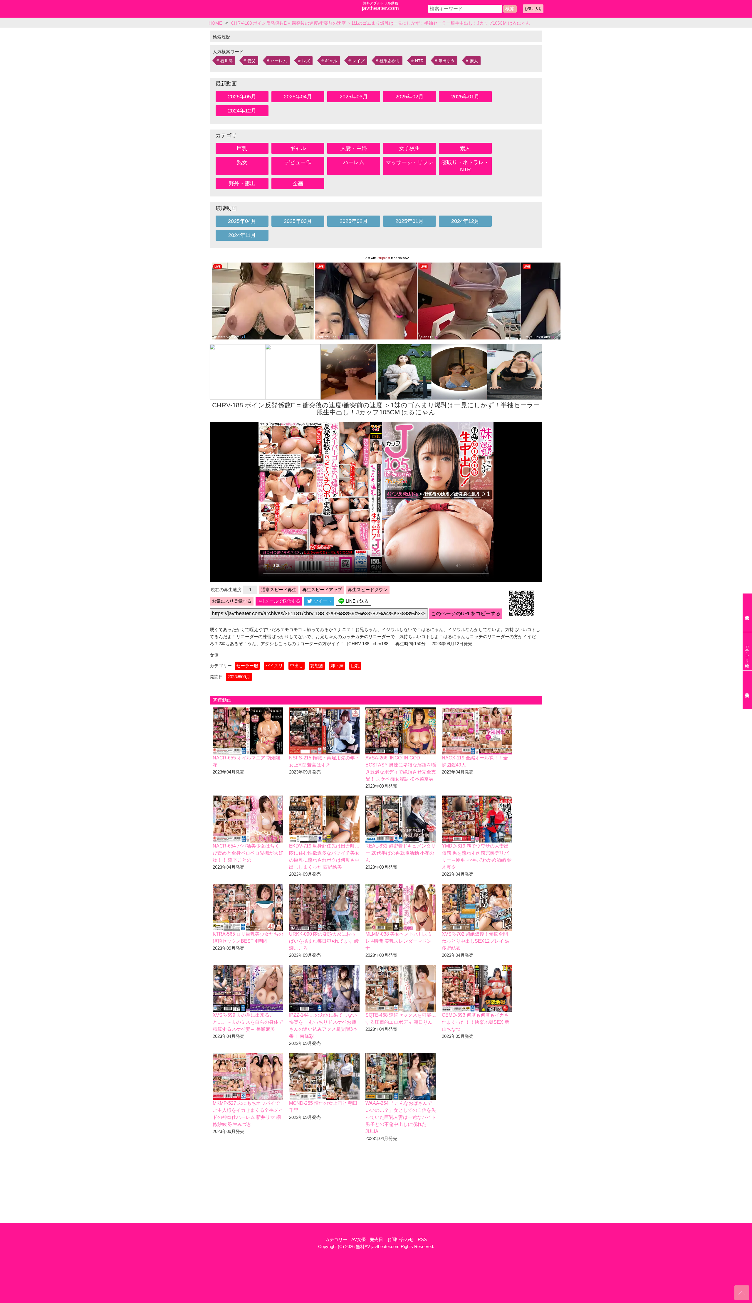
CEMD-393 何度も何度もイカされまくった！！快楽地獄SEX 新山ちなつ (475, 1022)
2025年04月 (298, 97)
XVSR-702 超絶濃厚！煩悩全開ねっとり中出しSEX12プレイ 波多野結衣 (476, 941)
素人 (474, 60)
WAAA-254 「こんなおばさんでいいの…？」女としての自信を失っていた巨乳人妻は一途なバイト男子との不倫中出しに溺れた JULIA (400, 1117)
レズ (306, 60)
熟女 (242, 162)
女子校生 (409, 148)
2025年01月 (465, 97)
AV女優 (358, 1239)
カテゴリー (336, 1239)
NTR (419, 60)
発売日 (376, 1239)
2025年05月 (242, 97)
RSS (422, 1239)
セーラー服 (247, 665)
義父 (251, 60)
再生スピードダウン (367, 589)
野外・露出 (242, 183)
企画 (298, 183)
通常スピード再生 (278, 589)
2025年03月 (354, 97)
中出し (296, 665)
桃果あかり (390, 60)
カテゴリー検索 (747, 651)
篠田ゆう (446, 60)
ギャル (331, 60)
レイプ (358, 60)
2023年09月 (238, 676)
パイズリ (274, 665)
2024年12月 (242, 111)
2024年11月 (242, 235)
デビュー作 (298, 162)
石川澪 (226, 60)
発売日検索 (747, 690)
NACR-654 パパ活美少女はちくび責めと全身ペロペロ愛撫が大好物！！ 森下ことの (248, 852)
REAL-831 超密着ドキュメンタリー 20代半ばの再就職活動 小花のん (400, 852)
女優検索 (747, 613)
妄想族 (316, 665)
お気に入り (533, 9)
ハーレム (279, 60)
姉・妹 (337, 665)
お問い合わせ (400, 1239)
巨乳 (242, 148)
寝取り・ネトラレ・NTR (465, 165)
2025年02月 (409, 97)
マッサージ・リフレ (409, 162)
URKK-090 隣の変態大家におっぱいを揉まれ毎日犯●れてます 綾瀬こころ (324, 941)
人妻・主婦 (353, 148)
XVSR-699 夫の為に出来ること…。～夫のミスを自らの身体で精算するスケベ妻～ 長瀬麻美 (248, 1022)
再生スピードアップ (322, 589)
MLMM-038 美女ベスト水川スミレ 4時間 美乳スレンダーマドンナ (398, 941)
